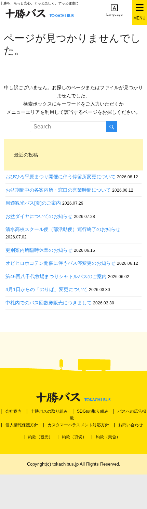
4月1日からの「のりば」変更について (46, 289)
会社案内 (13, 411)
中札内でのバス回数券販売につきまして (48, 302)
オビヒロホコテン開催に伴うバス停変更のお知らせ (60, 263)
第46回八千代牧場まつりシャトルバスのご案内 (56, 276)
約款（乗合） (108, 437)
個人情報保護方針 (21, 425)
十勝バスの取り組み (49, 411)
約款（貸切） (74, 437)
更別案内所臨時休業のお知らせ (38, 250)
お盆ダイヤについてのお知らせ (38, 216)
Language (114, 14)
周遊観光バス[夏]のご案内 (33, 203)
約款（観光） (40, 437)
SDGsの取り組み (92, 411)
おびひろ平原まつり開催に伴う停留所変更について (60, 176)
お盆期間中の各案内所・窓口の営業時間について (58, 190)
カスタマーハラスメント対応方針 (78, 425)
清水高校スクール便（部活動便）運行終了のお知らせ (62, 229)
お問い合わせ (130, 425)
